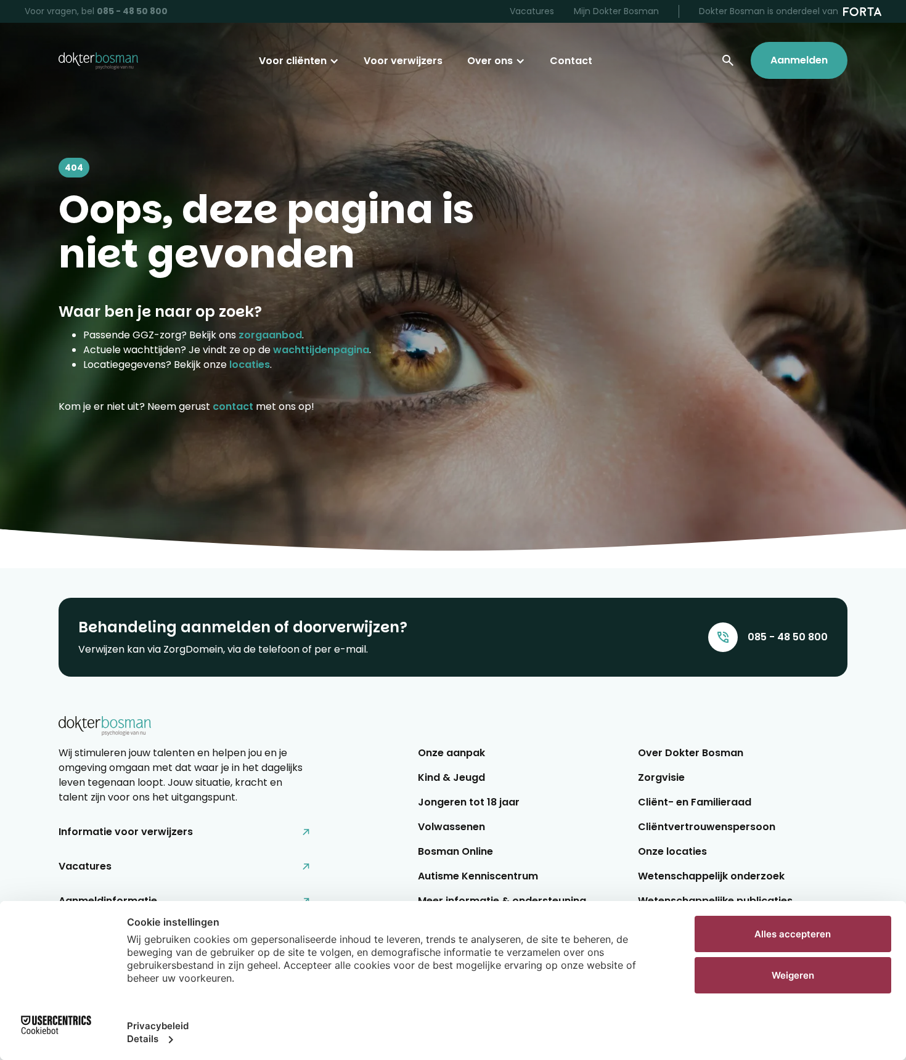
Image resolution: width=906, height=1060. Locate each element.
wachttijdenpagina (321, 350)
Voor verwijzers (403, 61)
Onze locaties (672, 851)
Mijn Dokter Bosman (616, 11)
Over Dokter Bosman (690, 753)
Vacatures (532, 11)
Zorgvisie (661, 777)
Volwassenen (451, 827)
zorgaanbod (270, 335)
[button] (299, 61)
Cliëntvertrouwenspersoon (706, 827)
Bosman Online (455, 851)
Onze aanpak (451, 753)
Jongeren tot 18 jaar (469, 802)
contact (233, 406)
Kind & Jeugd (451, 777)
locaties (249, 364)
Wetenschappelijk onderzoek (711, 876)
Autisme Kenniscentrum (478, 876)
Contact (571, 61)
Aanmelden (799, 60)
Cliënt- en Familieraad (694, 802)
